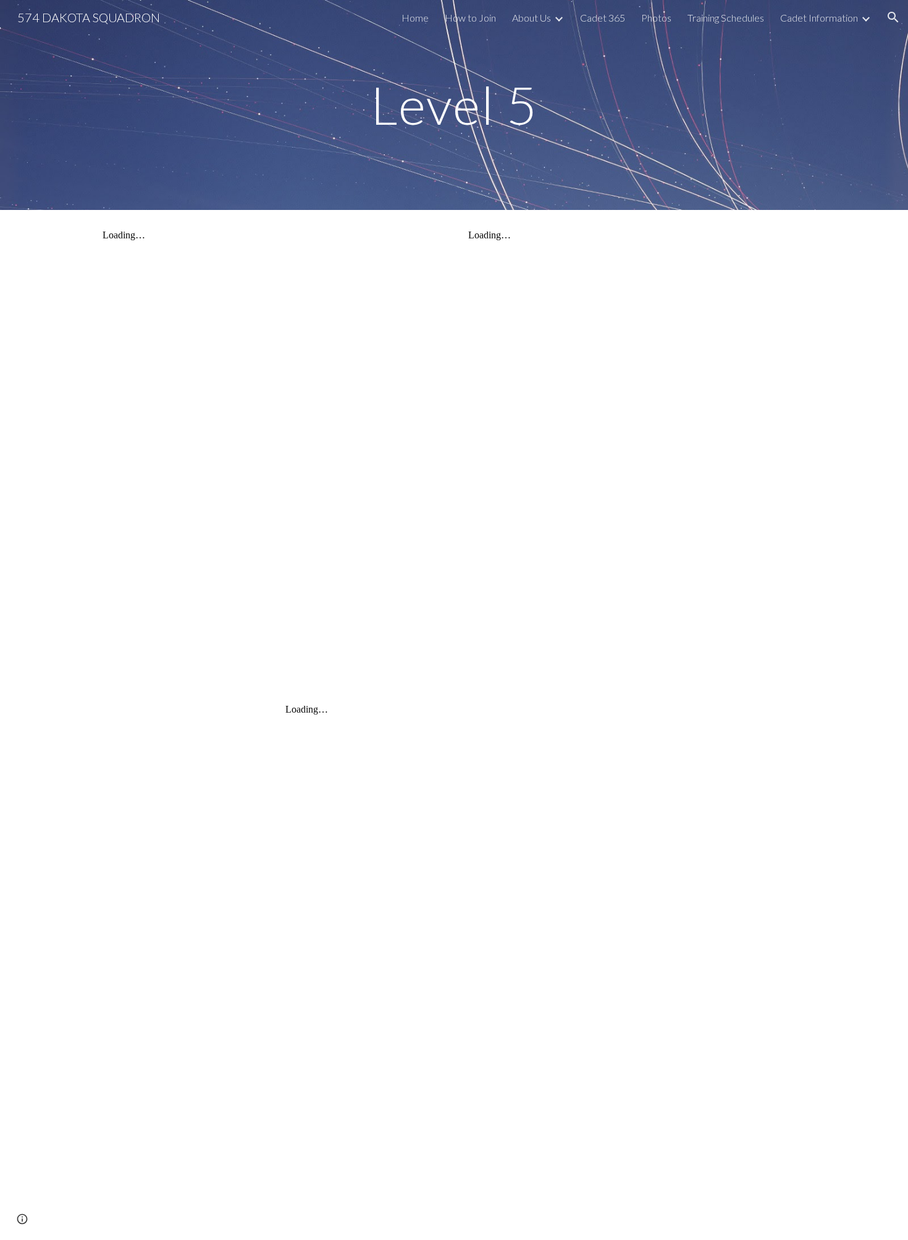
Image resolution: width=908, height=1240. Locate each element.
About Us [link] (531, 17)
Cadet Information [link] (819, 17)
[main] (454, 104)
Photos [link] (656, 17)
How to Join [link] (470, 17)
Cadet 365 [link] (602, 17)
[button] (893, 17)
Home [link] (415, 17)
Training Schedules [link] (725, 17)
